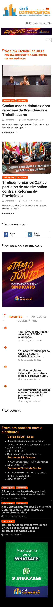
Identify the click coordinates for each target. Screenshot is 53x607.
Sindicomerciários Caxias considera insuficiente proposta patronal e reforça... (34, 393)
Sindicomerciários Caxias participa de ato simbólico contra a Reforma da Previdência (24, 189)
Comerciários (11, 120)
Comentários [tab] (27, 320)
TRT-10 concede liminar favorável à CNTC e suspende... (33, 334)
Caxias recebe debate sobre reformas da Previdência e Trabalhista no (26, 110)
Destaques (9, 101)
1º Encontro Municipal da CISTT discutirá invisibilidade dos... (34, 353)
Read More (8, 132)
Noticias (22, 101)
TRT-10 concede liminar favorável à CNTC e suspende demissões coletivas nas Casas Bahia (24, 527)
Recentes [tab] (15, 316)
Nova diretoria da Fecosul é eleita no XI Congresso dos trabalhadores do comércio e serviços (26, 509)
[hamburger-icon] (48, 40)
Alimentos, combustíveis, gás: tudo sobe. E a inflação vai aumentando (23, 493)
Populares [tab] (39, 316)
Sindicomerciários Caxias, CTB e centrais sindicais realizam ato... (33, 373)
